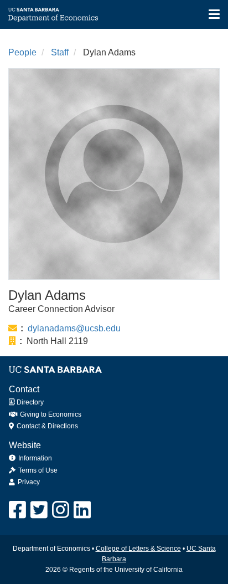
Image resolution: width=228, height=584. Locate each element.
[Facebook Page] (17, 510)
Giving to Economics (49, 414)
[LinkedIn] (82, 510)
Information (35, 458)
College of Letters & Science (138, 548)
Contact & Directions (46, 426)
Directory (29, 402)
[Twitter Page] (39, 510)
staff (60, 52)
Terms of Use (38, 470)
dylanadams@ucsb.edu (74, 328)
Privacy (29, 482)
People (22, 52)
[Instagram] (60, 510)
